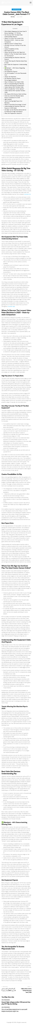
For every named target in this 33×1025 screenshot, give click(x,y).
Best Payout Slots (9, 50)
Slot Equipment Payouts (11, 71)
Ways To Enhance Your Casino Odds (14, 82)
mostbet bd (27, 194)
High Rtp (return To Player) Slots (13, 43)
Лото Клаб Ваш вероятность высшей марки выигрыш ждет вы (14, 1010)
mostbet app (11, 306)
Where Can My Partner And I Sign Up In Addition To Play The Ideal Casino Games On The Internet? (15, 54)
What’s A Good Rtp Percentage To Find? (15, 104)
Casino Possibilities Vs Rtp (12, 49)
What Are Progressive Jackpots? (13, 113)
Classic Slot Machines (10, 77)
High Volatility (8, 99)
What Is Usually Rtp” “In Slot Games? (14, 89)
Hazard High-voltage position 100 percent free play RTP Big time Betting (16, 1003)
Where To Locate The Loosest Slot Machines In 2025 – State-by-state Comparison (14, 40)
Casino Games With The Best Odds (14, 87)
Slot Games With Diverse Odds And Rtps (15, 94)
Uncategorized (16, 9)
